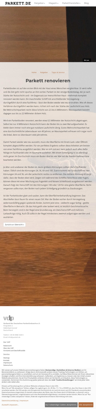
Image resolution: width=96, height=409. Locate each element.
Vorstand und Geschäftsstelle (14, 350)
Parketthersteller (70, 3)
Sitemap (6, 358)
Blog (86, 3)
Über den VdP (8, 348)
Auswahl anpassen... (10, 405)
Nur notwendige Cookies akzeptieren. (61, 405)
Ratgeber (39, 3)
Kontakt (6, 360)
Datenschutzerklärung (10, 400)
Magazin (53, 3)
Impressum (7, 363)
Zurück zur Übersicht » (14, 224)
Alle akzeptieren (86, 405)
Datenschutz (8, 365)
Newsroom (7, 346)
